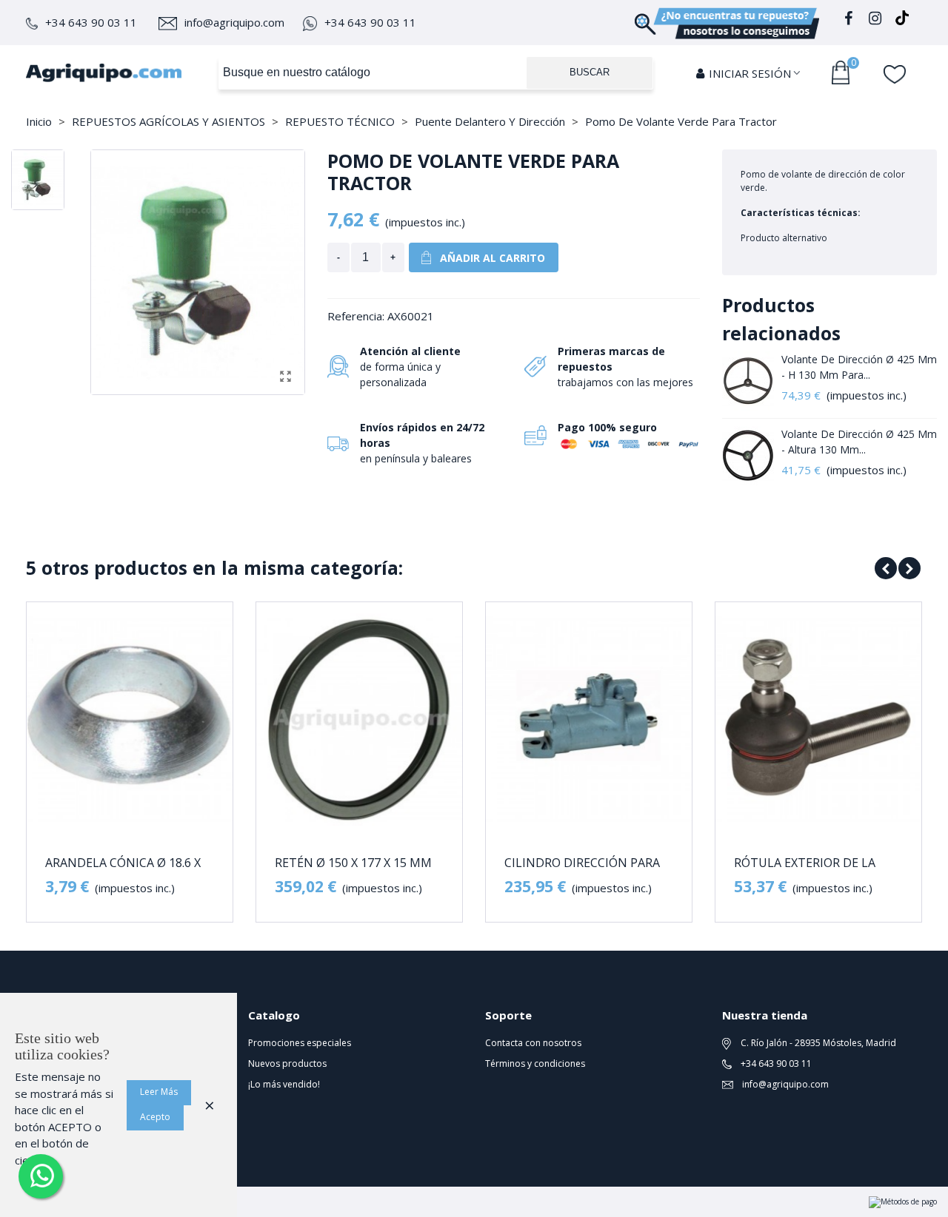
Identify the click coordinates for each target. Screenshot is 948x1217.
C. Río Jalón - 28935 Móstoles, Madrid (817, 1042)
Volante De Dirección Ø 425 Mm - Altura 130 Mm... (859, 441)
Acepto (155, 1116)
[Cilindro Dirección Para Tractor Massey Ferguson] (589, 719)
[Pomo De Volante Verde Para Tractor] (286, 376)
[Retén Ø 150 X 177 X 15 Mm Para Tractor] (359, 719)
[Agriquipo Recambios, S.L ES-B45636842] (103, 72)
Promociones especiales (299, 1042)
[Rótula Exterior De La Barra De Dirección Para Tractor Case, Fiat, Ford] (818, 719)
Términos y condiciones (535, 1063)
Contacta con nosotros (533, 1042)
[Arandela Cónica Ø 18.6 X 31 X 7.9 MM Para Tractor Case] (130, 719)
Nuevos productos (287, 1063)
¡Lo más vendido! (284, 1084)
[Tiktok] (902, 20)
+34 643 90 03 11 (91, 22)
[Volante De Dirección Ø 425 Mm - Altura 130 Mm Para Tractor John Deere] (748, 455)
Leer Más (159, 1091)
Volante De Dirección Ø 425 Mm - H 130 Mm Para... (859, 367)
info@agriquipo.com (234, 22)
